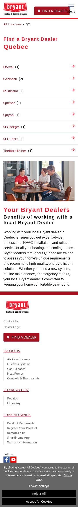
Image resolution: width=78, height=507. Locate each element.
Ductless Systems (18, 364)
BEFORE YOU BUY (16, 390)
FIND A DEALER (54, 11)
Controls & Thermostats (23, 378)
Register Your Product (22, 428)
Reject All (39, 494)
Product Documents (20, 423)
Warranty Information (22, 442)
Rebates (12, 398)
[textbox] (39, 258)
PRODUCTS (11, 351)
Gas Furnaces (16, 369)
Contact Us (10, 321)
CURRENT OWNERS (17, 415)
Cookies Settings (39, 486)
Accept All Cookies (39, 501)
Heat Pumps (15, 373)
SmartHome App (18, 437)
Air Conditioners (18, 359)
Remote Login (16, 433)
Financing (13, 403)
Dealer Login (12, 327)
